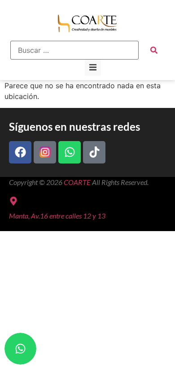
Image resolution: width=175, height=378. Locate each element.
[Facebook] (20, 152)
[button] (93, 68)
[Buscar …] (74, 50)
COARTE (77, 182)
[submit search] (154, 50)
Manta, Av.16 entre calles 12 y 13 (57, 215)
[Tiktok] (94, 152)
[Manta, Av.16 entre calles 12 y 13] (13, 201)
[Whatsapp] (69, 152)
